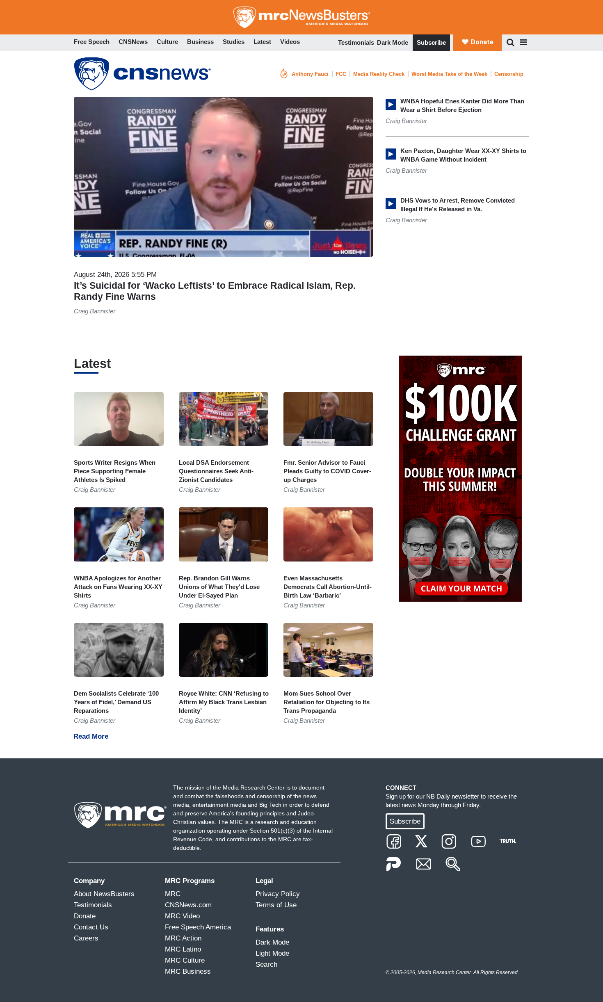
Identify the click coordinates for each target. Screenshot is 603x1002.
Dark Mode (392, 42)
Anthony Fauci (310, 74)
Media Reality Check (378, 74)
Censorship (508, 74)
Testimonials (356, 42)
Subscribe (431, 42)
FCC (341, 74)
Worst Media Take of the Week (449, 74)
